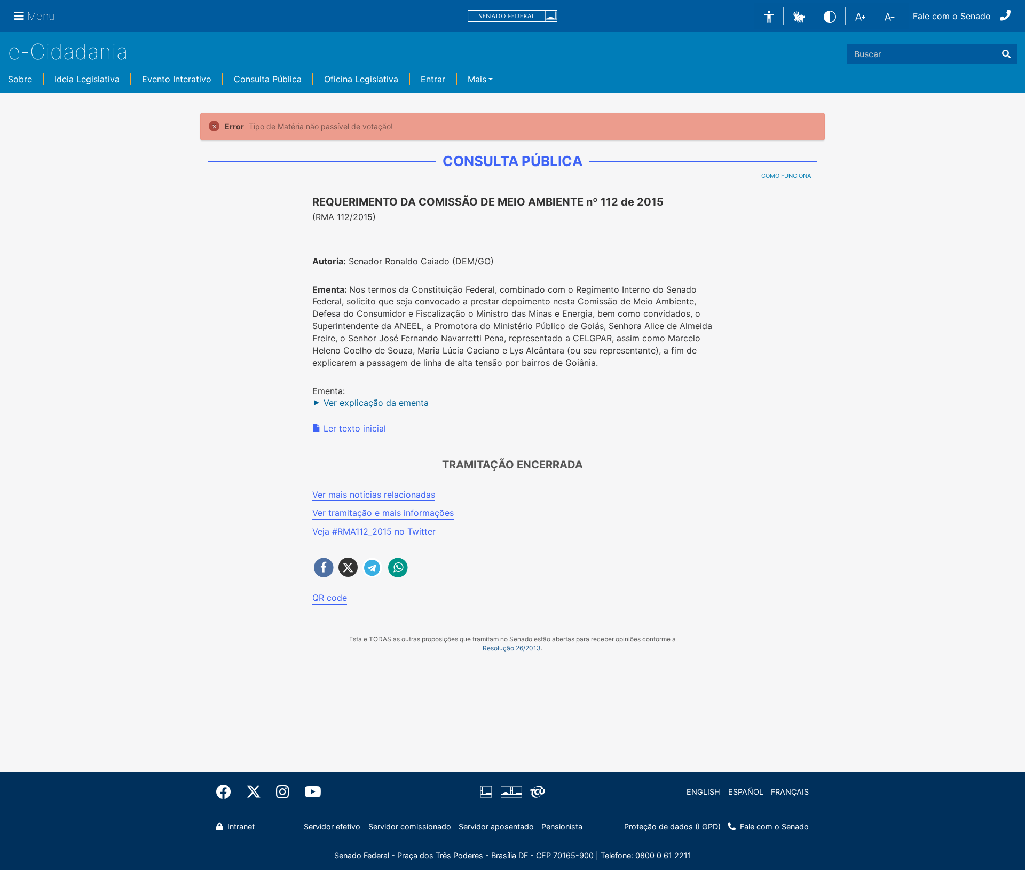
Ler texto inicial (355, 428)
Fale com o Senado (952, 16)
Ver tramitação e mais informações (383, 512)
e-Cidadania (68, 51)
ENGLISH (703, 791)
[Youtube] (309, 792)
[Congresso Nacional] (511, 792)
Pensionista (561, 826)
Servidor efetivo (332, 826)
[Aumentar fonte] (860, 16)
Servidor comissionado (409, 826)
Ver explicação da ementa (376, 402)
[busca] (1006, 54)
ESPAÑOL (745, 791)
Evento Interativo (176, 79)
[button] (799, 15)
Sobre (20, 79)
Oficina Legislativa (361, 79)
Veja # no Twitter (374, 531)
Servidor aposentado (496, 826)
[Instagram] (283, 792)
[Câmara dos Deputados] (488, 792)
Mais (477, 79)
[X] (254, 792)
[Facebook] (227, 792)
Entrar (433, 79)
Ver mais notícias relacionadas (373, 494)
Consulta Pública (268, 79)
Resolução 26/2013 (512, 648)
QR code (329, 597)
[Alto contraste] (830, 16)
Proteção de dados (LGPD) (672, 826)
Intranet (240, 826)
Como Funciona (786, 175)
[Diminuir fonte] (889, 16)
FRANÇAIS (790, 791)
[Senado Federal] (512, 16)
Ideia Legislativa (87, 79)
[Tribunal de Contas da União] (535, 792)
